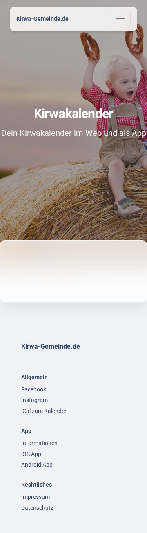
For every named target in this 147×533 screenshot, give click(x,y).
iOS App (31, 454)
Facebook (33, 389)
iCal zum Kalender (44, 411)
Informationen (39, 443)
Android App (37, 464)
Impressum (35, 497)
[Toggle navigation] (120, 19)
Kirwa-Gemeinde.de (42, 18)
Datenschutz (37, 508)
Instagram (34, 400)
